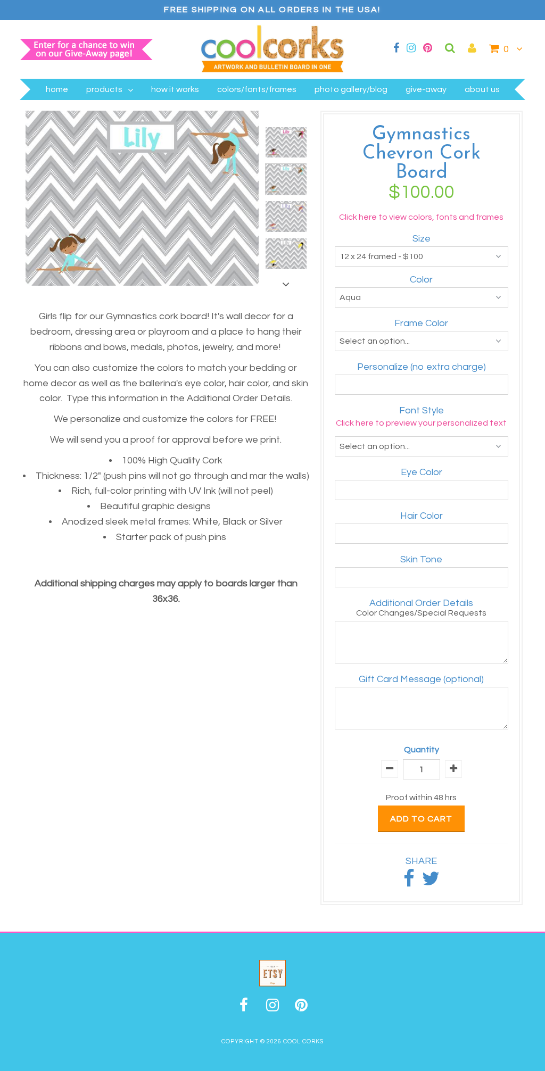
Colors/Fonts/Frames (256, 89)
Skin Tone (421, 559)
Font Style (421, 410)
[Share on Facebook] (409, 882)
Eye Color (421, 472)
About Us (482, 89)
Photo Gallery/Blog (351, 89)
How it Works (175, 89)
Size (421, 239)
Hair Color (421, 516)
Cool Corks (303, 1041)
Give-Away (426, 89)
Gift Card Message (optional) (421, 679)
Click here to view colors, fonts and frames (421, 217)
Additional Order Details (421, 603)
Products (104, 89)
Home (57, 89)
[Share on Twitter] (431, 882)
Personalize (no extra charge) (421, 367)
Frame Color (421, 323)
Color (421, 280)
